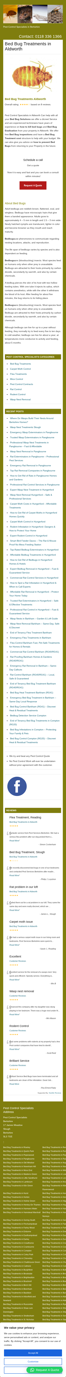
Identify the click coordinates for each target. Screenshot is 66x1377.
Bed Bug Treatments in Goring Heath (19, 1220)
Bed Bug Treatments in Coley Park (18, 1254)
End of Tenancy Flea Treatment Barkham (31, 632)
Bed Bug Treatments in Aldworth (23, 822)
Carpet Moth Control (20, 369)
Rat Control (16, 389)
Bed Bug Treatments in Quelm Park (18, 1151)
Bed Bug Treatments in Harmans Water (20, 1208)
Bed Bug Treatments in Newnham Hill (19, 1166)
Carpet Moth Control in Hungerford (27, 521)
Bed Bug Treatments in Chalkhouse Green (21, 1262)
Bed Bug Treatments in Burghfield (18, 1270)
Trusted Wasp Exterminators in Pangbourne (32, 437)
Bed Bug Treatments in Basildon (17, 1293)
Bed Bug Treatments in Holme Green (19, 1201)
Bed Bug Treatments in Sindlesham (18, 1316)
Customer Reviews (17, 961)
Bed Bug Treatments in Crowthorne (18, 1243)
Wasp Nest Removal (20, 399)
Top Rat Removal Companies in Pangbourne (32, 470)
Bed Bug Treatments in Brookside (17, 1274)
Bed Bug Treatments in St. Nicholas (18, 1319)
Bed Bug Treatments (20, 363)
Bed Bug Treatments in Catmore (17, 1266)
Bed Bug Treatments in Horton (16, 1197)
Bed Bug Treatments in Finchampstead (20, 1224)
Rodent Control (17, 394)
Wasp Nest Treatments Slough (25, 427)
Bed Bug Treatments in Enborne (17, 1231)
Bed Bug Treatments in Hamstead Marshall (22, 1212)
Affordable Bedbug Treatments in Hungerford (33, 555)
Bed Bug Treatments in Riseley (16, 1147)
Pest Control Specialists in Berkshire (21, 27)
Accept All (33, 1353)
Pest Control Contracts (21, 384)
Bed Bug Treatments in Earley (16, 1239)
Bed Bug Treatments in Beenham (17, 1289)
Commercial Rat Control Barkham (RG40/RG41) (34, 651)
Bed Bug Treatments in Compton (17, 1251)
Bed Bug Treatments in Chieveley (17, 1258)
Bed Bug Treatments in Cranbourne (18, 1247)
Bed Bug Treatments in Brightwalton (18, 1277)
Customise (33, 1361)
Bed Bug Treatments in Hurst (15, 1193)
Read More (14, 841)
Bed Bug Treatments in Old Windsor (18, 1163)
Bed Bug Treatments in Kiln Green (18, 1186)
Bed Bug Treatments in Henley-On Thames (22, 1205)
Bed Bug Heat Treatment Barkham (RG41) (31, 692)
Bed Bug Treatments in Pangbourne (18, 1159)
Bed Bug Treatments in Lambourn (18, 1182)
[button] (44, 1370)
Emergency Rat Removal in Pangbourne (30, 465)
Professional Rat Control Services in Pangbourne (35, 484)
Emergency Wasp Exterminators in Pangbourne (34, 432)
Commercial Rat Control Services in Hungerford (34, 577)
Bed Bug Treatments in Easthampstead (20, 1235)
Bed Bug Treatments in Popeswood (18, 1155)
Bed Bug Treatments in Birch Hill (17, 1285)
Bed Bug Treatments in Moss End (17, 1170)
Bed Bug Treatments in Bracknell (17, 1281)
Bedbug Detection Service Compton (28, 715)
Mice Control (16, 379)
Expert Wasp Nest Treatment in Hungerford (32, 489)
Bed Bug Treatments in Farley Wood (19, 1228)
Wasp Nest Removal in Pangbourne (28, 451)
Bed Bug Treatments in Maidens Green (20, 1174)
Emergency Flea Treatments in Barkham (30, 637)
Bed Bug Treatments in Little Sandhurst (20, 1178)
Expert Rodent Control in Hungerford (28, 535)
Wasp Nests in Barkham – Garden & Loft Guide (34, 618)
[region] (33, 1349)
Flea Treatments (18, 374)
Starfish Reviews (55, 1093)
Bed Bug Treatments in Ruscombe (18, 1304)
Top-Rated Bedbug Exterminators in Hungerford (34, 549)
